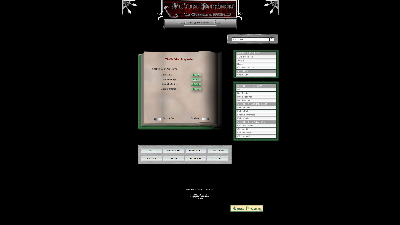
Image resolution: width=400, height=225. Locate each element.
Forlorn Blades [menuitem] (243, 107)
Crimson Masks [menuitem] (244, 136)
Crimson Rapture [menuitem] (244, 133)
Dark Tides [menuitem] (242, 89)
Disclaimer (199, 198)
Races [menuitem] (240, 64)
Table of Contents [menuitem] (245, 57)
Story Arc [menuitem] (241, 60)
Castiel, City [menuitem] (242, 75)
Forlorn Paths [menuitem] (243, 111)
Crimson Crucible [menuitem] (245, 125)
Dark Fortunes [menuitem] (243, 100)
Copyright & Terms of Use (199, 197)
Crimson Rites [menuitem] (243, 129)
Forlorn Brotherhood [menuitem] (246, 115)
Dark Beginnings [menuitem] (244, 97)
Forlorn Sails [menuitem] (243, 118)
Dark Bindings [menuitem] (243, 93)
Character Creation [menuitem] (245, 67)
